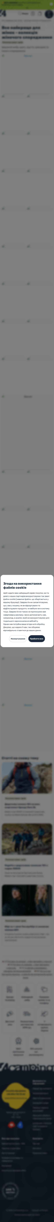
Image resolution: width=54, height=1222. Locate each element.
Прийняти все (36, 639)
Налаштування (18, 639)
